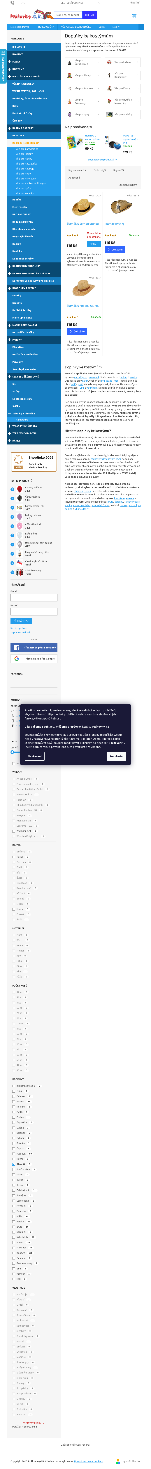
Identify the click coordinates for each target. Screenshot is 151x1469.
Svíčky (16, 406)
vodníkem (92, 388)
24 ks (22, 1013)
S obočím (24, 1409)
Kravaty (17, 303)
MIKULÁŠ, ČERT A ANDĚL (26, 76)
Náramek (24, 1232)
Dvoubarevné (26, 888)
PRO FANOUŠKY (21, 214)
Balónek (23, 1133)
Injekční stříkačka (28, 1086)
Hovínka (17, 251)
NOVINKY (17, 54)
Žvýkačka (24, 1122)
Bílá (21, 873)
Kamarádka (22, 420)
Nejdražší (118, 170)
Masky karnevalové (24, 325)
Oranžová (24, 883)
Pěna (22, 966)
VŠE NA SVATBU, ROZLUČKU (28, 91)
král (116, 381)
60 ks (22, 1055)
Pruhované (25, 1320)
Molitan (23, 951)
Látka (22, 961)
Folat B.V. (24, 800)
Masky (16, 62)
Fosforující (25, 1294)
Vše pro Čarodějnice (27, 149)
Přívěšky (17, 362)
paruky (123, 505)
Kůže (22, 977)
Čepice (23, 1148)
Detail (94, 243)
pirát (80, 384)
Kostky (16, 295)
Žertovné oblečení (24, 433)
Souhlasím (116, 756)
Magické (24, 1357)
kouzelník (94, 377)
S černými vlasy (27, 1373)
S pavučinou (26, 1315)
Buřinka (23, 1143)
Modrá (22, 904)
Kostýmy (18, 69)
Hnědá (22, 909)
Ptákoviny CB (26, 821)
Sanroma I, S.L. (27, 826)
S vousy (23, 1399)
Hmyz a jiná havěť (22, 236)
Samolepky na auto (24, 369)
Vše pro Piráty (23, 174)
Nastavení (34, 756)
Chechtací (24, 1352)
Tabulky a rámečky (23, 414)
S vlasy (23, 1383)
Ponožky (24, 1211)
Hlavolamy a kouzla (24, 229)
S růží (22, 1305)
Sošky (16, 391)
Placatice (18, 347)
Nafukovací (25, 1326)
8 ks (21, 1029)
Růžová (23, 893)
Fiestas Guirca (27, 794)
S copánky (25, 1388)
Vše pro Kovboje (25, 169)
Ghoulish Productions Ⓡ (32, 805)
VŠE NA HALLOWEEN (23, 84)
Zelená (23, 899)
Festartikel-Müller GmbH (32, 789)
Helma (22, 1159)
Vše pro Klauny (24, 159)
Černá (22, 857)
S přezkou (25, 1378)
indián (124, 377)
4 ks (21, 1049)
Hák (21, 1279)
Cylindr (23, 1138)
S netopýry (25, 1362)
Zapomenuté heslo (20, 632)
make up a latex (81, 505)
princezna (106, 381)
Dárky (16, 441)
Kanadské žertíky (23, 259)
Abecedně (74, 178)
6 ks (21, 1039)
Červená (24, 862)
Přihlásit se (21, 620)
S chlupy (24, 1331)
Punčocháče (26, 1169)
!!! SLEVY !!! (18, 47)
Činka (22, 1091)
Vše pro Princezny (26, 179)
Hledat (89, 14)
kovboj (134, 377)
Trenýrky (24, 1195)
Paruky (17, 340)
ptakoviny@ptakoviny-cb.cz (106, 459)
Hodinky (23, 1107)
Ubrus (22, 1174)
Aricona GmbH (27, 779)
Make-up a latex (22, 318)
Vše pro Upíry (23, 188)
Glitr (21, 971)
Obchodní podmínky (72, 3)
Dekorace (18, 135)
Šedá (22, 919)
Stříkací (23, 1347)
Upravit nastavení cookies (88, 1461)
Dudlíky (16, 200)
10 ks (22, 1034)
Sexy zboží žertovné (25, 377)
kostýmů (119, 498)
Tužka (22, 1180)
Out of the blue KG (29, 810)
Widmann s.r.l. (26, 831)
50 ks (22, 1060)
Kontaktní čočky (22, 113)
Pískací (23, 1300)
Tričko (22, 1185)
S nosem (24, 1414)
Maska (23, 1242)
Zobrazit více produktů (101, 159)
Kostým (24, 1253)
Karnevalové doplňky (26, 266)
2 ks (21, 1018)
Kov (21, 956)
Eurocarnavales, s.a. (30, 784)
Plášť (22, 1216)
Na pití (22, 1404)
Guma (22, 945)
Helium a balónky (22, 222)
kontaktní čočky (100, 505)
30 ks (22, 1070)
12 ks (22, 1008)
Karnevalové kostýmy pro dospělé (33, 281)
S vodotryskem (27, 1336)
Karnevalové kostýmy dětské (31, 273)
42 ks (22, 1065)
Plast (22, 935)
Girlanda (23, 1258)
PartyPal (23, 815)
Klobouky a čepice (24, 288)
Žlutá (22, 878)
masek (130, 498)
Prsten (23, 1117)
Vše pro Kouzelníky (26, 164)
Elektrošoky (19, 207)
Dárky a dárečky (23, 128)
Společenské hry (22, 399)
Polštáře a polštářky (25, 355)
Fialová (23, 914)
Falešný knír (26, 1190)
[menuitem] (20, 27)
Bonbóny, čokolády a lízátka (29, 99)
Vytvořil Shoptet (132, 1461)
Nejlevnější (100, 170)
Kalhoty (23, 1274)
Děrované (24, 1310)
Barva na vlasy (27, 1263)
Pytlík (22, 1112)
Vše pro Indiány (24, 154)
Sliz (14, 384)
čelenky (119, 502)
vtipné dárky (82, 509)
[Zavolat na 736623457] (15, 2)
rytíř (73, 384)
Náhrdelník (25, 1237)
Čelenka (24, 1096)
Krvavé (23, 1341)
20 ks (22, 1044)
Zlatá (22, 867)
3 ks (21, 997)
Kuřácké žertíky (21, 310)
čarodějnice (80, 377)
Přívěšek (24, 1206)
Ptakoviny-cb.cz (82, 491)
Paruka (23, 1222)
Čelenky (17, 121)
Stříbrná (23, 852)
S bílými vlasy (26, 1367)
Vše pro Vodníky (25, 193)
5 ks (21, 1003)
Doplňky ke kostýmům (25, 143)
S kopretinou (26, 1393)
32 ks (22, 992)
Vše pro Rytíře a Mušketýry (31, 183)
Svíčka (23, 1128)
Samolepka (25, 1201)
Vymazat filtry (32, 1423)
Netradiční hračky (23, 332)
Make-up (24, 1248)
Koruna (23, 1101)
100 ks (22, 1023)
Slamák (23, 1164)
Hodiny (16, 244)
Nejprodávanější (77, 170)
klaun (85, 381)
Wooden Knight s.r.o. (30, 836)
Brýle (15, 106)
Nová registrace (19, 628)
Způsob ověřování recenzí (75, 1445)
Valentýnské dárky (24, 426)
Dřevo (22, 940)
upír (82, 388)
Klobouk (24, 1154)
